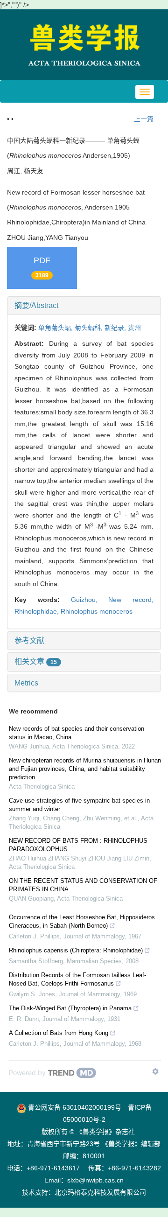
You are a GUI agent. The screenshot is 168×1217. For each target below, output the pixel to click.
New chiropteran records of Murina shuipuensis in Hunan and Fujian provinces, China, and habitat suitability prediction (85, 769)
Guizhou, (90, 599)
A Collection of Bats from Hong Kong (58, 1032)
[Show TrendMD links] (155, 1071)
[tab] (84, 306)
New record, (131, 599)
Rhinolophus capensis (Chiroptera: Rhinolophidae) (76, 950)
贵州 (134, 327)
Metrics (26, 683)
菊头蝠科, (90, 327)
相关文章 (35, 661)
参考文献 (29, 640)
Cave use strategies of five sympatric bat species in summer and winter (79, 804)
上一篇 (143, 119)
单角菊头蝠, (56, 327)
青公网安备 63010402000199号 (73, 1107)
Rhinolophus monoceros (97, 611)
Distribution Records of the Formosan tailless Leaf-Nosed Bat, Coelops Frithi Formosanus (77, 979)
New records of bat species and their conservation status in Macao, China (76, 733)
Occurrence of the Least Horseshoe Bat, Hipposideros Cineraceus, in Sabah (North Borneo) (82, 921)
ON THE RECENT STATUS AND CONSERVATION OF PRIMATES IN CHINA (83, 885)
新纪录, (116, 327)
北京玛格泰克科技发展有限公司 (100, 1192)
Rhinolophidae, (37, 611)
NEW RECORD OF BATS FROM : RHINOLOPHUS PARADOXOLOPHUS (78, 845)
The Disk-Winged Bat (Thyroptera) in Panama (70, 1008)
